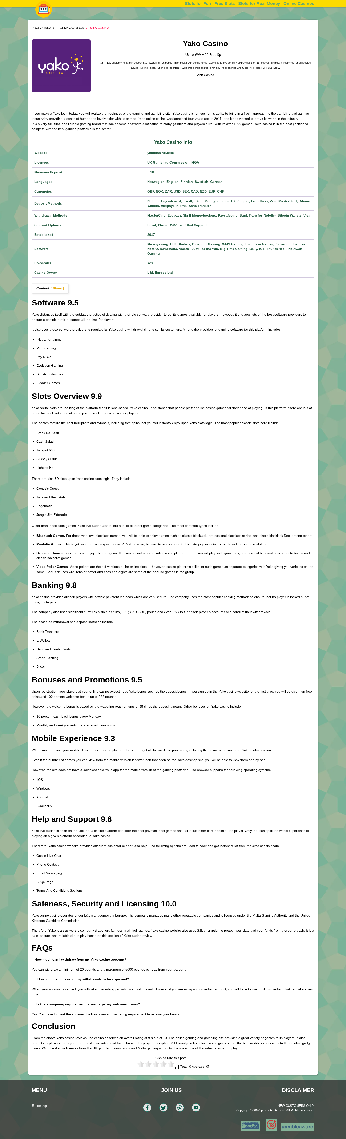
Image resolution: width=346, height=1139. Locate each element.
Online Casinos (298, 3)
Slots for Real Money (259, 3)
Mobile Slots (225, 11)
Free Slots (224, 3)
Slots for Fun (198, 3)
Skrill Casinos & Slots (299, 11)
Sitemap (39, 1105)
